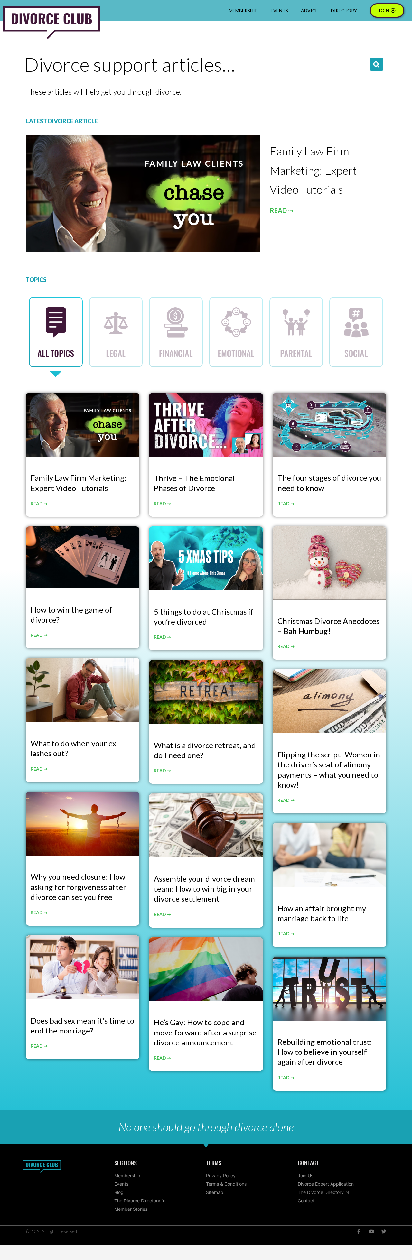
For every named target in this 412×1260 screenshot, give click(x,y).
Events (279, 10)
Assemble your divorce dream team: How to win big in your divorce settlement (204, 888)
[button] (376, 64)
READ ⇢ (282, 210)
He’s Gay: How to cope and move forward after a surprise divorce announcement (205, 1032)
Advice (309, 10)
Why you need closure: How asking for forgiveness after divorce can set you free (78, 886)
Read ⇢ (39, 503)
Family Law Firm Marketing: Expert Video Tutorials (313, 170)
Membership (243, 10)
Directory (344, 10)
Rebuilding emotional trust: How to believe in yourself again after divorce (324, 1051)
